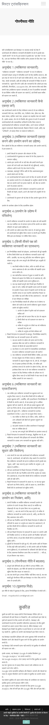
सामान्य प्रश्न (16, 709)
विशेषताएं (27, 709)
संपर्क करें (37, 709)
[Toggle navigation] (43, 4)
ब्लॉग (6, 709)
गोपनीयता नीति (14, 715)
